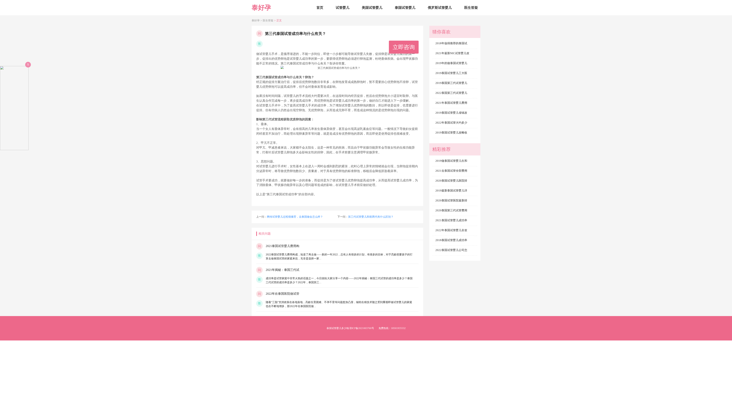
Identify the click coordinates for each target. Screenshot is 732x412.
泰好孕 (261, 7)
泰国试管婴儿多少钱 (338, 328)
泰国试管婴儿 (405, 8)
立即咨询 (404, 47)
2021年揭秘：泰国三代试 (282, 269)
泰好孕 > (257, 20)
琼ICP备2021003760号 (361, 328)
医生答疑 (471, 8)
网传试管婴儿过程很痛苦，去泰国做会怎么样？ (295, 216)
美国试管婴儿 (372, 8)
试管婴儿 (342, 8)
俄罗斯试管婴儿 (440, 8)
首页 (319, 8)
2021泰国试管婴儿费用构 (282, 246)
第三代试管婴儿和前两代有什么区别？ (370, 216)
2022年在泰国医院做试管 (282, 293)
